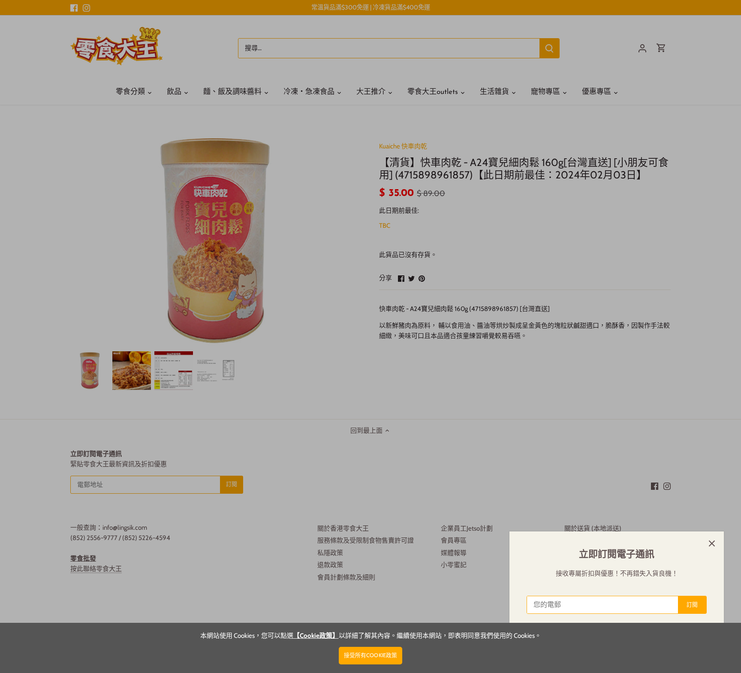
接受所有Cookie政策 (371, 655)
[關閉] (711, 543)
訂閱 (692, 604)
